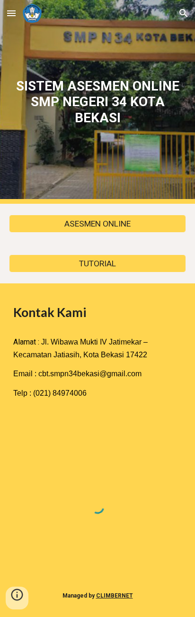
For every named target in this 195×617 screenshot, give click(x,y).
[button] (11, 13)
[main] (97, 101)
